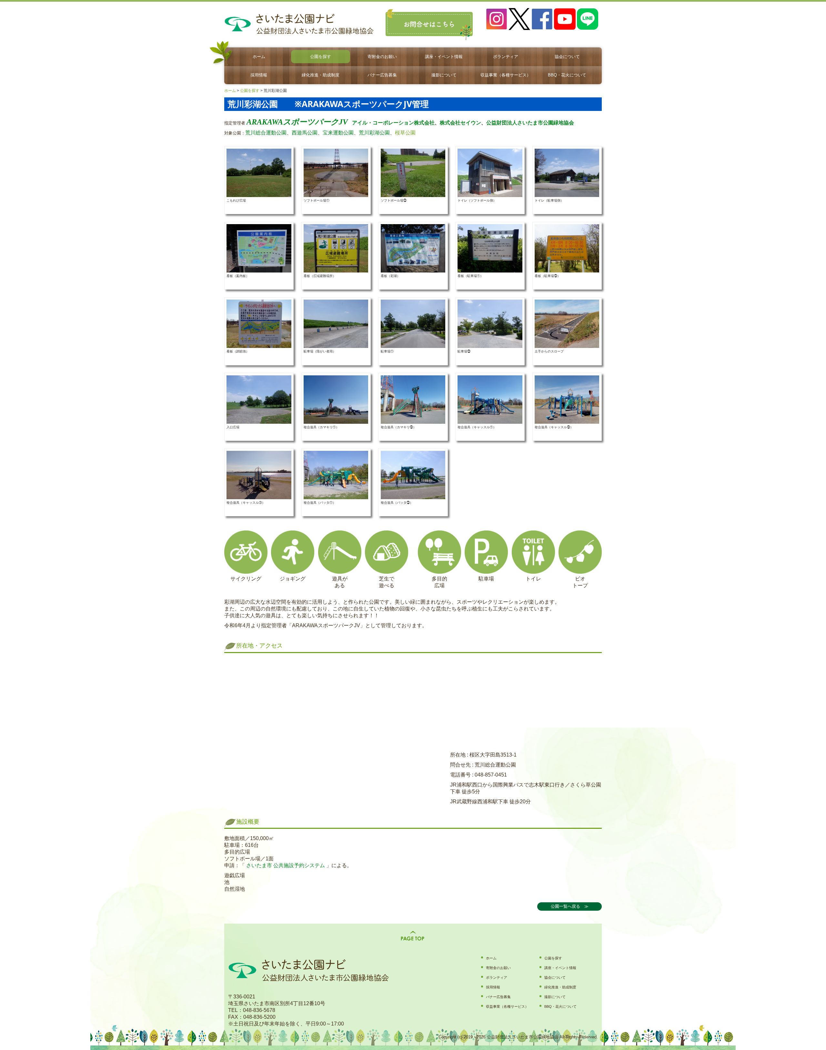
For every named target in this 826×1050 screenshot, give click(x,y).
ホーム (259, 56)
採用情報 (258, 75)
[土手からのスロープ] (567, 323)
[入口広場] (259, 399)
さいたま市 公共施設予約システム (285, 865)
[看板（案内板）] (259, 248)
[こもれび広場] (259, 172)
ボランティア (505, 56)
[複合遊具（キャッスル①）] (490, 399)
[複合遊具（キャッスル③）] (259, 474)
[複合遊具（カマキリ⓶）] (413, 399)
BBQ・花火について (567, 75)
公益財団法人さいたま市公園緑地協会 (530, 122)
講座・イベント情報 (444, 56)
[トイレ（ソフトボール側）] (490, 172)
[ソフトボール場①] (336, 172)
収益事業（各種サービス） (505, 75)
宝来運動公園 (338, 132)
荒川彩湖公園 (374, 132)
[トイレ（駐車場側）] (567, 172)
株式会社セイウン (460, 122)
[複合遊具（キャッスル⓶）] (567, 399)
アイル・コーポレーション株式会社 (393, 122)
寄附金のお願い (382, 56)
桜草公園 (405, 132)
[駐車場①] (413, 323)
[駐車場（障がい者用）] (336, 323)
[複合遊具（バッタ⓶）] (413, 474)
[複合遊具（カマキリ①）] (336, 399)
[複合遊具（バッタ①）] (336, 474)
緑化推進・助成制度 (320, 75)
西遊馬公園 (304, 132)
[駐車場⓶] (490, 323)
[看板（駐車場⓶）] (567, 248)
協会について (567, 56)
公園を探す (320, 56)
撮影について (444, 75)
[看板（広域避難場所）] (336, 248)
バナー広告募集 (382, 75)
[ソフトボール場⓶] (413, 172)
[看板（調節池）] (259, 323)
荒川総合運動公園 (266, 132)
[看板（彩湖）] (413, 248)
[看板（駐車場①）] (490, 248)
